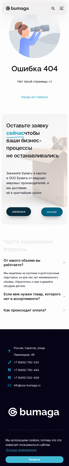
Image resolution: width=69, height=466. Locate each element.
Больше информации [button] (21, 450)
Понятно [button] (34, 459)
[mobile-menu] (61, 8)
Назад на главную (34, 97)
